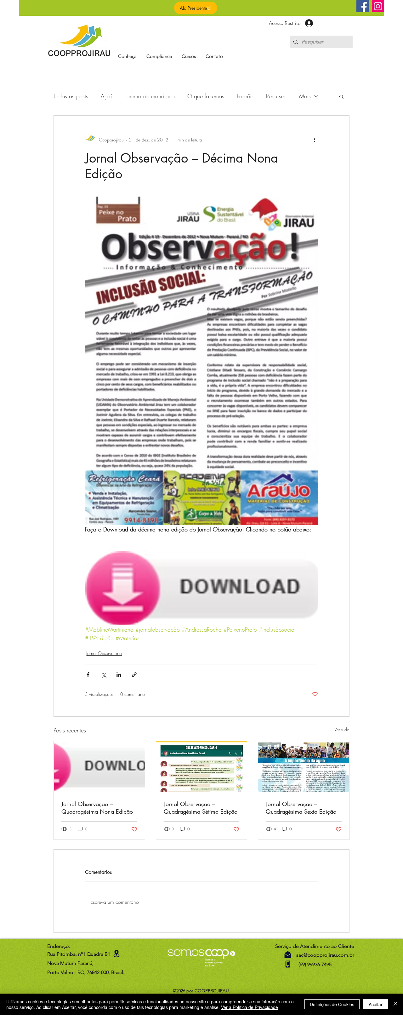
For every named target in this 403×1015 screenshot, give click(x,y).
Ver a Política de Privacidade (249, 1007)
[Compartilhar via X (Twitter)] (103, 675)
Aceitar (376, 1004)
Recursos (276, 96)
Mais (305, 96)
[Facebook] (362, 6)
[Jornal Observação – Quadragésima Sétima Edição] (201, 766)
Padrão (245, 96)
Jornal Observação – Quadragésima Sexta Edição (301, 807)
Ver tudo (341, 729)
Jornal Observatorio (104, 653)
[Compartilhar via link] (134, 675)
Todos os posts (71, 96)
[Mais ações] (314, 139)
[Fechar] (395, 1004)
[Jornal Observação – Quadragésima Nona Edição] (99, 766)
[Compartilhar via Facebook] (88, 675)
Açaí (106, 96)
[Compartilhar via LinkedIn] (119, 675)
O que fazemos (205, 96)
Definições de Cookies (332, 1004)
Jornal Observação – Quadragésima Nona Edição (97, 807)
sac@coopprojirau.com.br (325, 955)
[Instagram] (378, 6)
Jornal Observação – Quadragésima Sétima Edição (200, 807)
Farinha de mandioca (149, 96)
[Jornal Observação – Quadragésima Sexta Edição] (303, 766)
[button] (127, 56)
